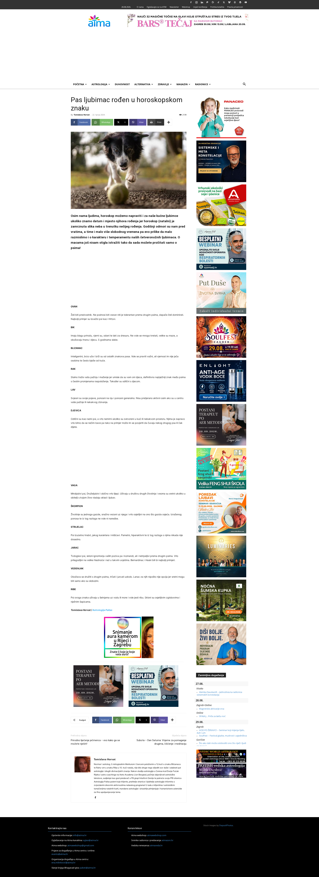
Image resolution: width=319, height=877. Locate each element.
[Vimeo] (229, 2)
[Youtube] (245, 2)
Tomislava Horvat (82, 114)
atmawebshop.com (156, 835)
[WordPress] (240, 2)
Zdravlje (163, 84)
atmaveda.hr (156, 845)
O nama (140, 7)
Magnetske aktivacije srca (211, 708)
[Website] (234, 2)
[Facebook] (190, 2)
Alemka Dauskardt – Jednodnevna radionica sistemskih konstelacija (219, 693)
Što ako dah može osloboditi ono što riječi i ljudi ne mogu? (221, 744)
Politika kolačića (217, 7)
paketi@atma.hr (88, 867)
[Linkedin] (201, 2)
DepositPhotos (226, 825)
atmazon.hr (167, 840)
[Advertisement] (159, 55)
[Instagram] (196, 2)
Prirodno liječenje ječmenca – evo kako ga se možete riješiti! (95, 742)
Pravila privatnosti (235, 7)
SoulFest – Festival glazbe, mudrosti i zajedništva (223, 735)
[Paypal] (207, 2)
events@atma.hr (60, 854)
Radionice (201, 84)
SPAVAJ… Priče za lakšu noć (212, 716)
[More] (168, 122)
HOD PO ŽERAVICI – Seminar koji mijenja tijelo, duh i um (221, 731)
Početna (78, 84)
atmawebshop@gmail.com (80, 845)
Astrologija (99, 84)
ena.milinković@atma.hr (63, 862)
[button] (244, 84)
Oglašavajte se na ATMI (156, 7)
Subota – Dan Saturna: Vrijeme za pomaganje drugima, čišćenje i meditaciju (161, 742)
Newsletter (174, 7)
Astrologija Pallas (102, 610)
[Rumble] (212, 2)
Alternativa (142, 84)
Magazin (182, 84)
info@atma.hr (80, 835)
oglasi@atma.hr (91, 840)
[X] (223, 2)
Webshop (186, 7)
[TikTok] (218, 2)
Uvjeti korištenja (200, 7)
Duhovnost (122, 84)
